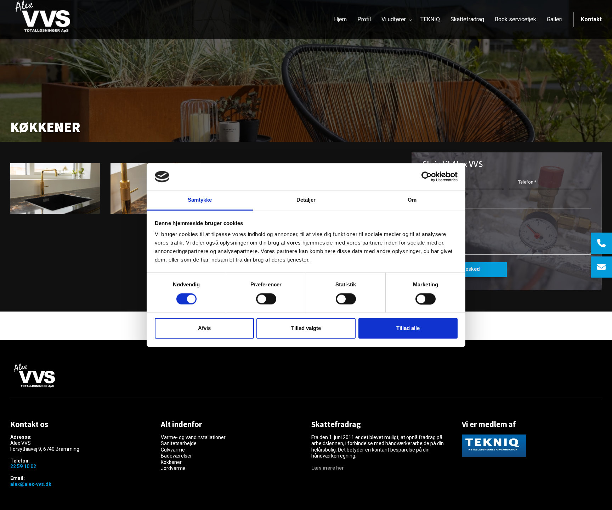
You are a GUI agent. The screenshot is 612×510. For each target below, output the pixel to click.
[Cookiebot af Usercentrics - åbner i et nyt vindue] (427, 176)
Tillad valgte (306, 328)
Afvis (204, 328)
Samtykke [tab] (200, 200)
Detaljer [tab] (306, 200)
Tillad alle (408, 328)
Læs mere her (327, 468)
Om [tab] (412, 200)
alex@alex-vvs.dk (30, 484)
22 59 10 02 (23, 466)
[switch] (266, 298)
